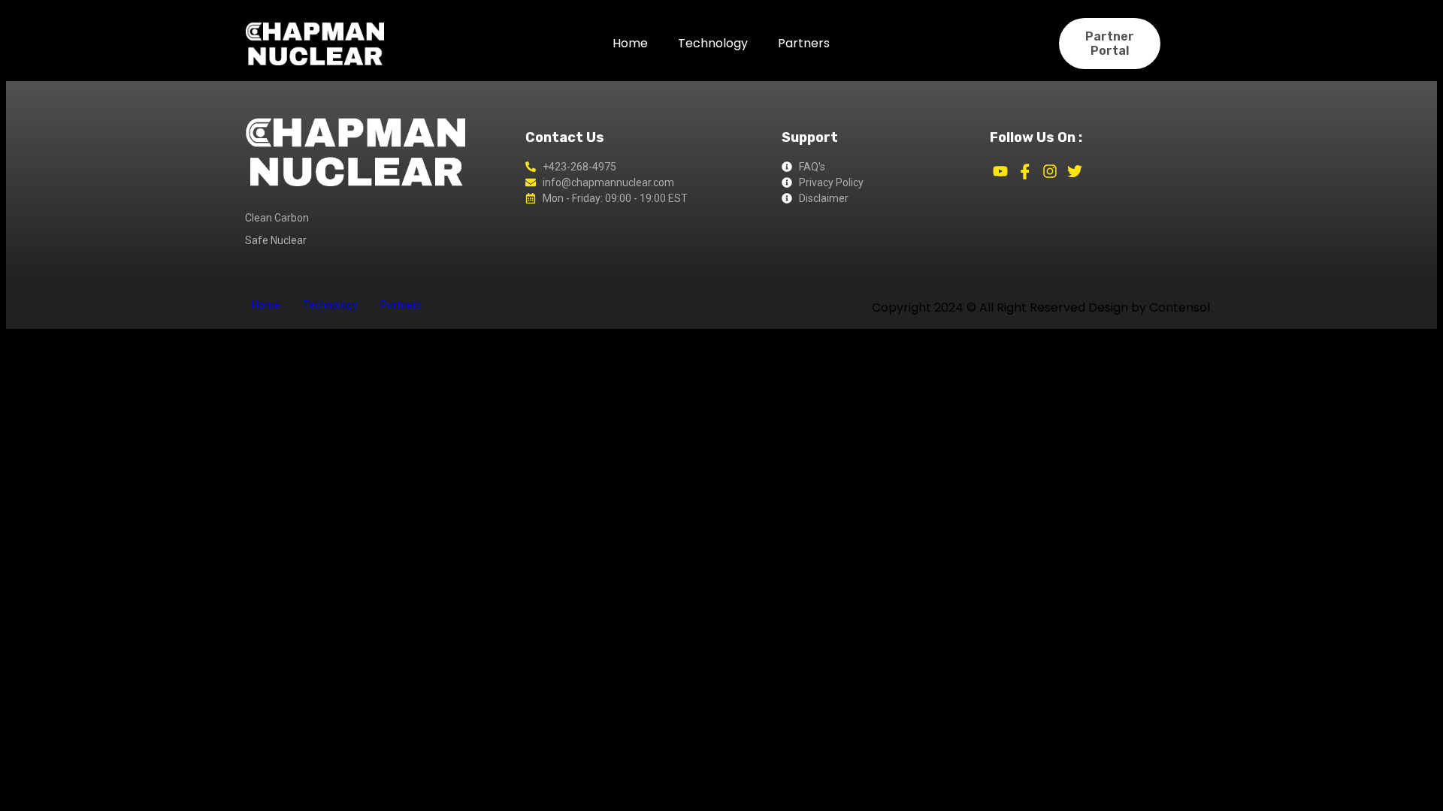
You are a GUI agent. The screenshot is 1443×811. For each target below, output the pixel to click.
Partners (804, 43)
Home (630, 43)
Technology (713, 43)
